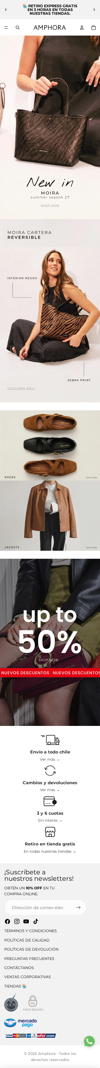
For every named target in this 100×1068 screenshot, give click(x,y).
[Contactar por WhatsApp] (89, 1041)
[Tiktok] (36, 921)
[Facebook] (7, 921)
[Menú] (6, 27)
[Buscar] (17, 27)
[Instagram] (17, 921)
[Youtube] (26, 921)
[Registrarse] (78, 907)
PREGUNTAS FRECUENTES (29, 958)
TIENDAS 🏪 (15, 986)
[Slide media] (50, 127)
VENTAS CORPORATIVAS (27, 976)
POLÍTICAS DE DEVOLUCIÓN (31, 949)
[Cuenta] (82, 27)
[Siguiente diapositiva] (94, 10)
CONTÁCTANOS (19, 967)
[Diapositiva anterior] (6, 10)
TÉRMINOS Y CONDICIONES (30, 930)
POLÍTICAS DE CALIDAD (27, 940)
